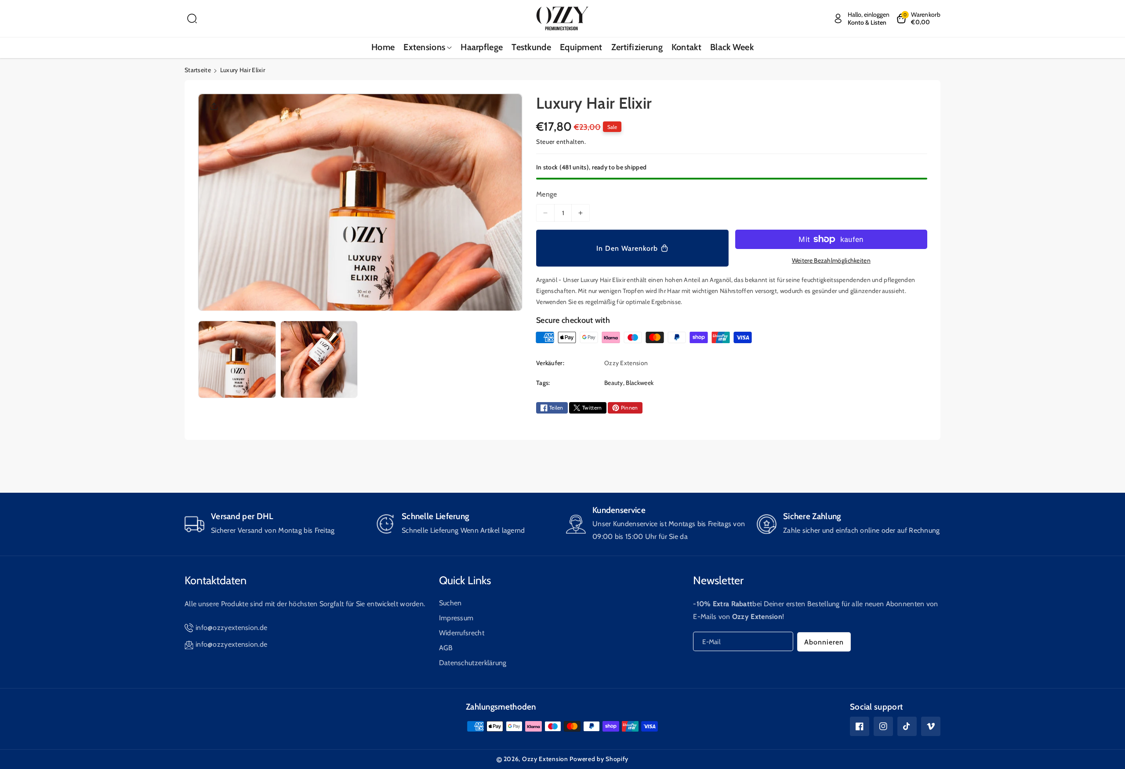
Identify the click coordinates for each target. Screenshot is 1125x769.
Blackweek (639, 383)
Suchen (450, 603)
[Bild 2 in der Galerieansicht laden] (319, 360)
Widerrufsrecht (461, 633)
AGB (446, 648)
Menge (546, 194)
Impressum (456, 618)
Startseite (198, 70)
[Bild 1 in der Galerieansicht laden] (237, 360)
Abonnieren (824, 642)
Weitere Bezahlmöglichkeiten (831, 260)
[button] (192, 18)
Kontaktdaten (216, 580)
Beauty (613, 383)
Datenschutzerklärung (473, 663)
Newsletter (718, 580)
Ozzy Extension (545, 759)
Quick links (465, 580)
